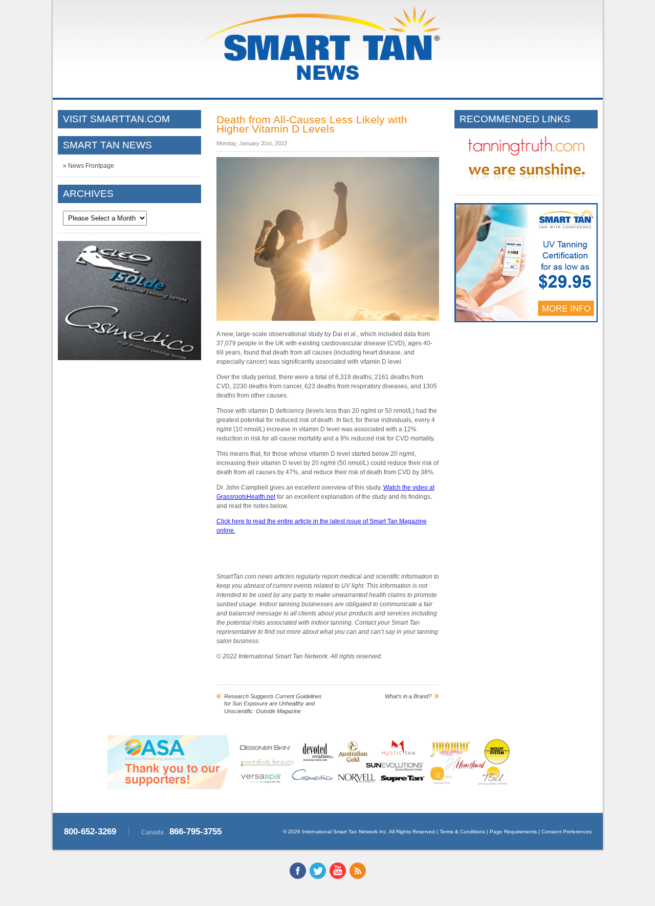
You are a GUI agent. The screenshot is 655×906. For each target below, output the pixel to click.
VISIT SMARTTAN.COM (116, 119)
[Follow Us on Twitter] (318, 876)
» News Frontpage (88, 165)
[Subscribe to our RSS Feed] (357, 876)
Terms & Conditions (462, 831)
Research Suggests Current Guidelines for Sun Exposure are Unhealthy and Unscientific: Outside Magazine (273, 703)
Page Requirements (513, 831)
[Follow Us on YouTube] (338, 876)
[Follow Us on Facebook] (298, 876)
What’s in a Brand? (408, 696)
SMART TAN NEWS (107, 145)
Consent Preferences (566, 831)
